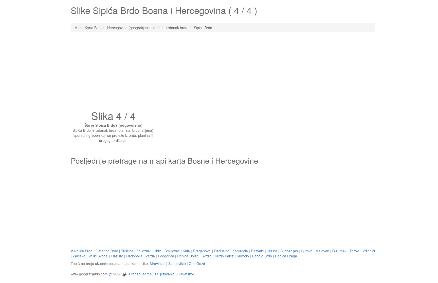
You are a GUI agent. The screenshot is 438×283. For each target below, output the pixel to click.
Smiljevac (172, 250)
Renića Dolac (187, 255)
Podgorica (166, 255)
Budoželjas (289, 250)
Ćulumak (339, 250)
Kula (186, 250)
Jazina (272, 250)
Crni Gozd (197, 263)
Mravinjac (157, 263)
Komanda (240, 250)
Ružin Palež (224, 255)
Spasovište (177, 263)
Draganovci (202, 250)
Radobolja (134, 255)
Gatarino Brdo (107, 250)
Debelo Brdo (262, 255)
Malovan (322, 250)
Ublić (157, 250)
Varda (150, 255)
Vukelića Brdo (82, 250)
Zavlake (79, 255)
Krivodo (243, 255)
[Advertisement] (219, 72)
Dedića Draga (286, 255)
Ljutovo (307, 250)
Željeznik (143, 250)
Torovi (354, 250)
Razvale (257, 250)
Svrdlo (207, 255)
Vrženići (368, 250)
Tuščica (127, 250)
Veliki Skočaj (98, 255)
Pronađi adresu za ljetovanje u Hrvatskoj (161, 273)
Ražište (117, 255)
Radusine (221, 250)
